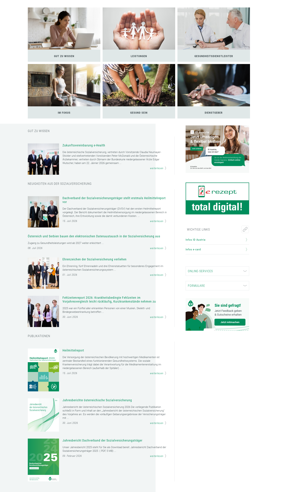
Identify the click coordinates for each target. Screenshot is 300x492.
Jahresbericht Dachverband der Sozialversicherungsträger (102, 440)
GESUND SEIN (139, 112)
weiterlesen (156, 168)
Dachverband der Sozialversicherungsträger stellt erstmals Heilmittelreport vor (114, 200)
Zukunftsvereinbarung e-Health (83, 145)
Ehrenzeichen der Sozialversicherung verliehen (94, 259)
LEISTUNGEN (139, 56)
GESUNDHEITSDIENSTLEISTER (213, 56)
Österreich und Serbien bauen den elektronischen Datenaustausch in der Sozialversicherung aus (94, 236)
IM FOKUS (64, 112)
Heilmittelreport (73, 350)
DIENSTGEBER (214, 112)
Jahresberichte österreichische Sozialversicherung (97, 400)
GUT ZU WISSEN (64, 56)
